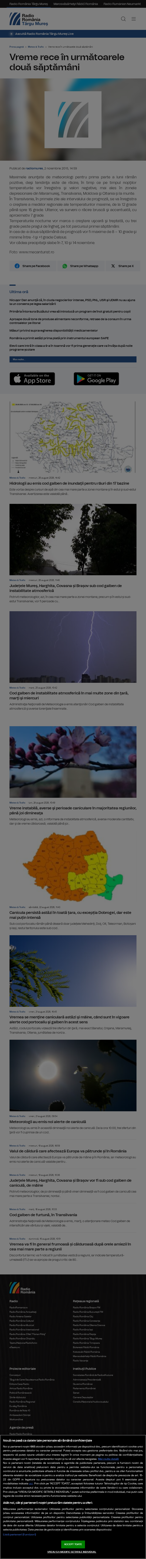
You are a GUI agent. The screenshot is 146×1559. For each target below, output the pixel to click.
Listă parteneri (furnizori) (19, 1534)
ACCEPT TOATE (73, 1544)
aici (31, 1483)
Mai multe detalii (108, 1459)
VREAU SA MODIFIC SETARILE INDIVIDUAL (71, 1552)
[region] (73, 1497)
